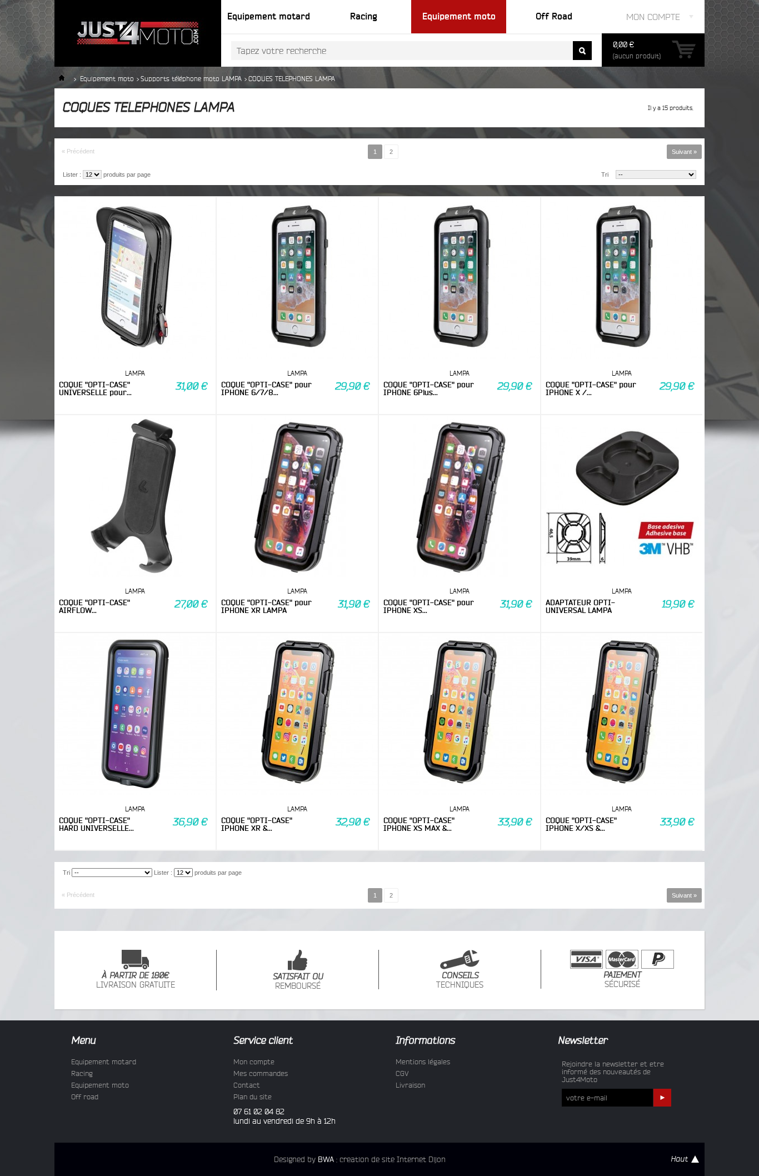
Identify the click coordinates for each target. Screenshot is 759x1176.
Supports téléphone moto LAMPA (191, 78)
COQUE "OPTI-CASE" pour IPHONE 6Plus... (428, 388)
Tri (604, 174)
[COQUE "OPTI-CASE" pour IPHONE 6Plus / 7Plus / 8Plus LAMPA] (459, 279)
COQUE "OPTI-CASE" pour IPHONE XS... (428, 606)
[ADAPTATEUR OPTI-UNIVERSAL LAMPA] (621, 497)
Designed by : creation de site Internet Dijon (360, 1159)
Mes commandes (260, 1073)
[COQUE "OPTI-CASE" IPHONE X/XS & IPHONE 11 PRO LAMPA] (621, 714)
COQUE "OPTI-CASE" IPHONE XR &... (256, 824)
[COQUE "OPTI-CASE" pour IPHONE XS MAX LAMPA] (459, 497)
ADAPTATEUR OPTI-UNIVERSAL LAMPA (580, 606)
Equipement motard (103, 1061)
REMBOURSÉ (298, 981)
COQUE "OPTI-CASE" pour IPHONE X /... (591, 388)
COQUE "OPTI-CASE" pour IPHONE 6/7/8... (266, 388)
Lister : (72, 174)
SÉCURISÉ (622, 980)
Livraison (410, 1085)
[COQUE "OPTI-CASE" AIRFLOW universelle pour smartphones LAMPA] (135, 497)
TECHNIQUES (459, 980)
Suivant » (684, 151)
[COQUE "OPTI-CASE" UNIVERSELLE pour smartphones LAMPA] (135, 279)
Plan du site (252, 1096)
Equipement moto (107, 78)
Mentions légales (423, 1061)
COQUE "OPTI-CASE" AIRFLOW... (94, 606)
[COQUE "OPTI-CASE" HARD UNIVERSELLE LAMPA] (135, 714)
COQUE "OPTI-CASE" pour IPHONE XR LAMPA (266, 606)
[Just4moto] (137, 33)
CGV (402, 1073)
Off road (84, 1096)
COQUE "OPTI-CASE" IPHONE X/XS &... (581, 824)
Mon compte (253, 1061)
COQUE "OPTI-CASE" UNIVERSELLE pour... (95, 388)
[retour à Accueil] (61, 78)
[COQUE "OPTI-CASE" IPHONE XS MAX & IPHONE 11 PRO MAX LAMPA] (459, 714)
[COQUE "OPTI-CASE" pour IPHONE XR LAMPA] (297, 497)
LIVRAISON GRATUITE (135, 980)
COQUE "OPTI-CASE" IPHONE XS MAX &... (419, 824)
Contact (246, 1085)
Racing (82, 1073)
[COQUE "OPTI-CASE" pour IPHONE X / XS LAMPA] (621, 279)
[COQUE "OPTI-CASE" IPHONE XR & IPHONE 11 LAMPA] (297, 714)
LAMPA (135, 373)
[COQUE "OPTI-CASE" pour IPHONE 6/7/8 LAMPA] (297, 279)
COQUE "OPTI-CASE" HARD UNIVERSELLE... (96, 824)
